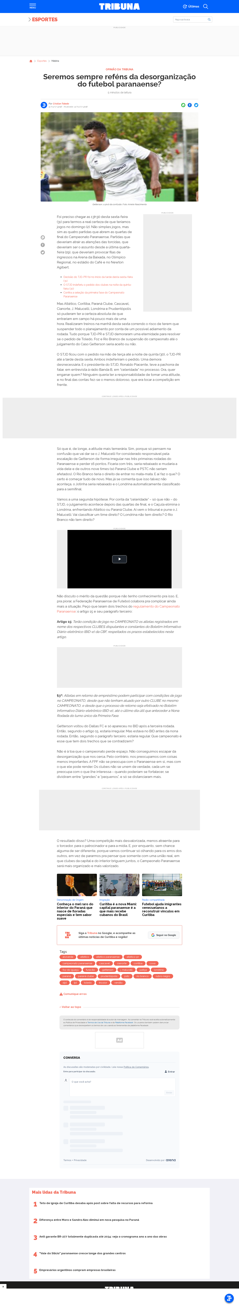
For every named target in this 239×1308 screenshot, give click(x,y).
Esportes (44, 19)
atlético (84, 956)
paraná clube (86, 976)
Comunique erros (75, 994)
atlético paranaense (108, 956)
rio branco (143, 976)
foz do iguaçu (71, 969)
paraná (67, 976)
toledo (88, 982)
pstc (126, 976)
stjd (65, 982)
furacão (90, 969)
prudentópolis (109, 976)
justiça (143, 969)
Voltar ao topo (71, 1007)
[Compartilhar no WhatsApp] (183, 105)
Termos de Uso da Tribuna (98, 1022)
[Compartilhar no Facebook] (190, 105)
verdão (118, 982)
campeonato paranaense (77, 963)
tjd (75, 982)
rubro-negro (163, 976)
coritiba (138, 963)
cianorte (121, 963)
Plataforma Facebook (124, 1022)
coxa (152, 963)
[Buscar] (209, 19)
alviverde (68, 956)
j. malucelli (126, 969)
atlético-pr (133, 956)
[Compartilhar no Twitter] (196, 105)
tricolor (103, 982)
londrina (159, 969)
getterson (107, 969)
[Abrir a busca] (206, 6)
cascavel (104, 963)
